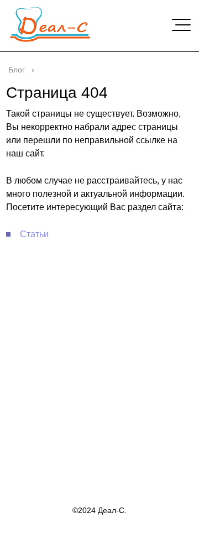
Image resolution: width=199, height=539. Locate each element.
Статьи (34, 234)
